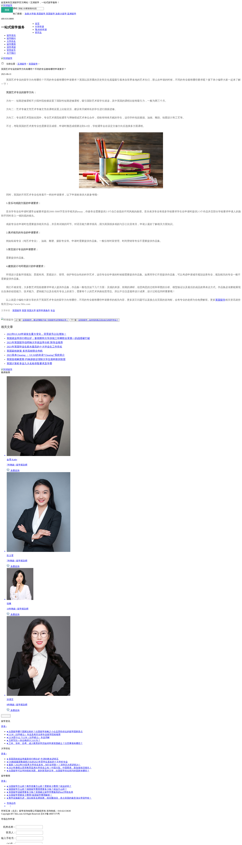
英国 (24, 310)
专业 (52, 310)
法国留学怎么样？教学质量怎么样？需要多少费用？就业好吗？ (39, 786)
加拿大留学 (61, 13)
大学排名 (11, 41)
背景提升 (11, 50)
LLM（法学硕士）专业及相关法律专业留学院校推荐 (34, 734)
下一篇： (94, 320)
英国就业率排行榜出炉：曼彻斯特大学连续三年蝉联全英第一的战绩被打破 (48, 338)
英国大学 (31, 310)
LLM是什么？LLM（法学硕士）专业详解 (28, 737)
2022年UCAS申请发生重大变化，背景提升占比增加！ (36, 334)
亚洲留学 (71, 13)
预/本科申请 (41, 29)
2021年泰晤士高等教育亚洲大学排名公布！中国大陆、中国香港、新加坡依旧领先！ (49, 767)
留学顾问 (11, 38)
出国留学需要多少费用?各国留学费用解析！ (29, 795)
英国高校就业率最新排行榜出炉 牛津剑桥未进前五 (33, 759)
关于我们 (11, 53)
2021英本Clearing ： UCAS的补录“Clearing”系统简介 (36, 355)
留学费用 (11, 44)
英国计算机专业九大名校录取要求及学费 (29, 363)
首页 (37, 23)
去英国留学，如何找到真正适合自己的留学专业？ (98, 320)
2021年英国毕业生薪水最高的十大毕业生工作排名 (34, 346)
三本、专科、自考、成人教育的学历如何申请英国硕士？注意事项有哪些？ (45, 743)
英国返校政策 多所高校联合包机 (25, 350)
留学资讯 (11, 35)
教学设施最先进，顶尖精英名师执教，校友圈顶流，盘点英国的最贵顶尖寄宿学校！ (49, 798)
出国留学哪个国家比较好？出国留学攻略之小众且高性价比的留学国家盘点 (45, 731)
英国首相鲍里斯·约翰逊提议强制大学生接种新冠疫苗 (36, 359)
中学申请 (39, 26)
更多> (4, 726)
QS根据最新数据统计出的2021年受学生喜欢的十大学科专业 (37, 762)
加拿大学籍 (30, 13)
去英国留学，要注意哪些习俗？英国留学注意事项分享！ (45, 320)
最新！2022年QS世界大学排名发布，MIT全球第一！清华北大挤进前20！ (44, 765)
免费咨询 (14, 470)
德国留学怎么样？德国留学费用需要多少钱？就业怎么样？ (37, 789)
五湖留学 (21, 64)
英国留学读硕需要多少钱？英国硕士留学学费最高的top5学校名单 (40, 792)
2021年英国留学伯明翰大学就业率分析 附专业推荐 (35, 342)
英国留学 (50, 13)
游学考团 (11, 47)
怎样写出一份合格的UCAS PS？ (23, 740)
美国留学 (41, 13)
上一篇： (41, 320)
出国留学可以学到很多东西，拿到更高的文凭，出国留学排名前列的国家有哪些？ (48, 770)
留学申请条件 (43, 310)
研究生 (38, 32)
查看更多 (6, 716)
